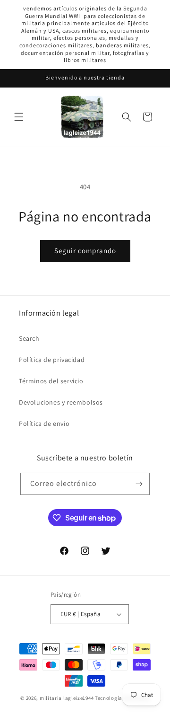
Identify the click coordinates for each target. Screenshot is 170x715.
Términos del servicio (51, 381)
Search (29, 338)
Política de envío (44, 423)
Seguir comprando (85, 250)
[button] (18, 116)
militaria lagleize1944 (67, 698)
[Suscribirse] (138, 484)
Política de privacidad (52, 359)
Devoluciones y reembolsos (61, 402)
